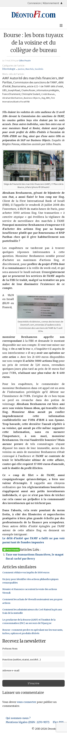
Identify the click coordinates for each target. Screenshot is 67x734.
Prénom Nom (9, 648)
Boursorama (19, 86)
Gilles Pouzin (25, 60)
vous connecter (26, 702)
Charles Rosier (28, 90)
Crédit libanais (48, 94)
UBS (4, 90)
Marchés (29, 69)
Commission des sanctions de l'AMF (35, 82)
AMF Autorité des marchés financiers (29, 78)
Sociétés (39, 69)
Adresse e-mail (10, 670)
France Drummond (11, 94)
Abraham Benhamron (12, 98)
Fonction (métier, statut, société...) (21, 659)
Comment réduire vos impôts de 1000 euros (25, 572)
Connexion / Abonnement (44, 3)
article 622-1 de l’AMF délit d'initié (45, 86)
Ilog (43, 98)
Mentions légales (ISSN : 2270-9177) (27, 722)
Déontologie (8, 69)
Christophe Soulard (31, 94)
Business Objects (32, 98)
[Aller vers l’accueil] (33, 14)
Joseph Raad (14, 90)
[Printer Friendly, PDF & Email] (11, 549)
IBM (48, 98)
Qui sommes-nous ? (18, 718)
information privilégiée (48, 90)
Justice (21, 69)
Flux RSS (58, 722)
